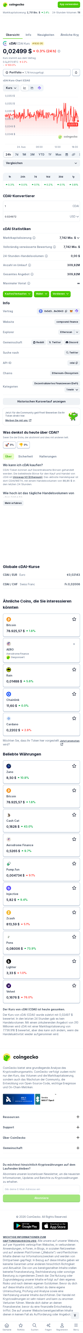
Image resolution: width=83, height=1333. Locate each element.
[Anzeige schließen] (74, 644)
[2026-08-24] (67, 154)
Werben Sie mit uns (16, 420)
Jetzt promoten (70, 740)
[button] (67, 322)
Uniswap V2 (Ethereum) (27, 477)
